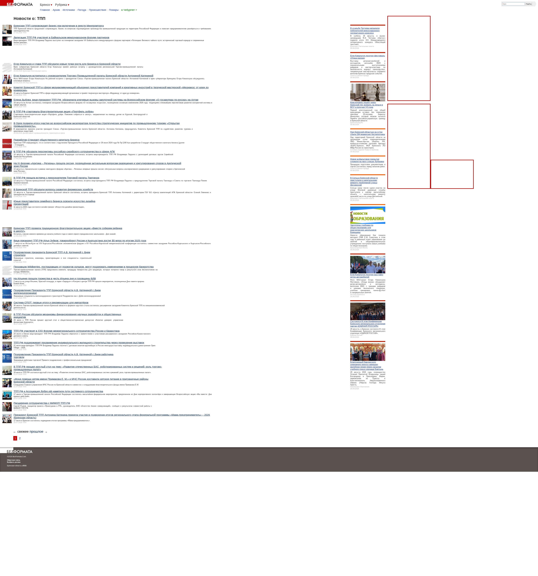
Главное (45, 10)
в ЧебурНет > (129, 10)
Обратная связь (13, 460)
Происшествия (97, 10)
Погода (82, 10)
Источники (69, 10)
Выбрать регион (13, 462)
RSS (24, 466)
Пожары (114, 10)
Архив (56, 10)
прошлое (36, 431)
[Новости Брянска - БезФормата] (17, 3)
